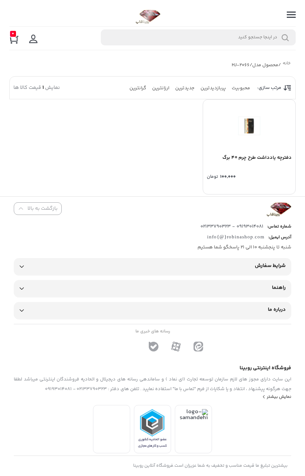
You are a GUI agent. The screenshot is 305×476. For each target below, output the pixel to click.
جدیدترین (185, 88)
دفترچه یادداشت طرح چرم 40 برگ (257, 157)
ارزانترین (160, 88)
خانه (286, 64)
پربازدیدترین (213, 88)
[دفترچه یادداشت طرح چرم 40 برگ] (249, 126)
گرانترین (137, 88)
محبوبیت (241, 88)
